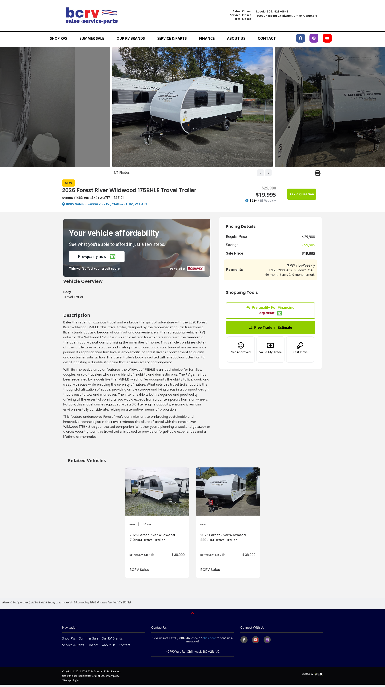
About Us (236, 38)
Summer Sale (92, 38)
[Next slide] (268, 172)
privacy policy (112, 675)
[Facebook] (244, 639)
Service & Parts (172, 38)
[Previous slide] (260, 172)
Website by (308, 673)
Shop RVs (58, 38)
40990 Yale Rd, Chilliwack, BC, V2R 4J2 (117, 204)
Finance (207, 38)
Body (67, 292)
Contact (267, 38)
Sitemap (66, 680)
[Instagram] (267, 639)
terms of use (98, 675)
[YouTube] (255, 639)
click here (209, 638)
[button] (97, 256)
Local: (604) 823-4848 (272, 11)
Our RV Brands (131, 38)
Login (76, 680)
